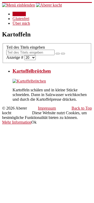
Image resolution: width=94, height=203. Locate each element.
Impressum (47, 108)
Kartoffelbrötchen (32, 71)
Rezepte (19, 14)
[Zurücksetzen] (63, 53)
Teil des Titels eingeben (26, 47)
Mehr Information (16, 122)
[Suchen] (58, 53)
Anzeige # (15, 57)
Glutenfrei (21, 18)
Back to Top (82, 108)
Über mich (21, 23)
